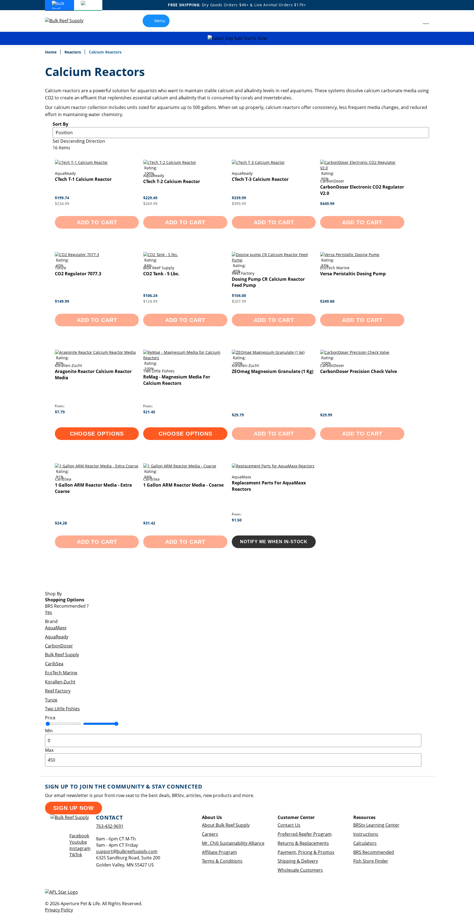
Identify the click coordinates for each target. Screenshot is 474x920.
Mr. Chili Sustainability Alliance (233, 843)
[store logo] (68, 21)
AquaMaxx (55, 628)
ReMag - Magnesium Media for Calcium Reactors (176, 380)
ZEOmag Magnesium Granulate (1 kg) (272, 371)
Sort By (60, 124)
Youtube (78, 842)
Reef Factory (57, 691)
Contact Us (289, 825)
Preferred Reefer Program (305, 834)
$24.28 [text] (61, 523)
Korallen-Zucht (60, 682)
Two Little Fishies (62, 709)
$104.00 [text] (239, 295)
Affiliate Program (219, 852)
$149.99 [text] (62, 301)
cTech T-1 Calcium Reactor (83, 179)
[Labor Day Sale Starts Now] (237, 38)
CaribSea (54, 664)
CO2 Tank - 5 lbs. (161, 274)
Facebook (79, 836)
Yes (48, 612)
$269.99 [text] (150, 203)
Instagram (80, 848)
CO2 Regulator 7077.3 (78, 274)
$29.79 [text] (238, 414)
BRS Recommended (373, 852)
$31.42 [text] (149, 523)
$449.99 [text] (327, 203)
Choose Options (97, 434)
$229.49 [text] (150, 197)
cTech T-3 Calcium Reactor (260, 179)
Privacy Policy (59, 910)
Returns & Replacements (303, 843)
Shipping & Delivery (298, 861)
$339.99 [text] (239, 197)
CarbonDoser (59, 646)
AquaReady (56, 637)
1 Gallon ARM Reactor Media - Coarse (183, 485)
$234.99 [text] (62, 203)
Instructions (365, 834)
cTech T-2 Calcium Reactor (171, 181)
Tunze (51, 700)
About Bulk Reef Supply (226, 825)
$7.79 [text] (60, 411)
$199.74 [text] (62, 197)
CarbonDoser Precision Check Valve (358, 371)
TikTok (75, 855)
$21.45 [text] (149, 411)
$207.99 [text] (239, 301)
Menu (159, 20)
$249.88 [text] (327, 301)
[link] (413, 21)
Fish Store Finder (370, 861)
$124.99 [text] (150, 301)
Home (51, 52)
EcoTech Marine (61, 673)
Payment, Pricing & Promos (306, 852)
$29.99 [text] (326, 414)
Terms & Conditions (222, 861)
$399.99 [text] (239, 203)
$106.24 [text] (150, 295)
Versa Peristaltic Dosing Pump (353, 274)
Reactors (73, 52)
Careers (210, 834)
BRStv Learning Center (376, 825)
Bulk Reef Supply (62, 655)
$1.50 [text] (237, 520)
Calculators (365, 843)
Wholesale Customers (300, 870)
